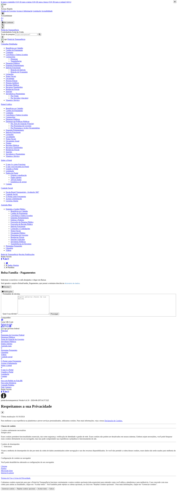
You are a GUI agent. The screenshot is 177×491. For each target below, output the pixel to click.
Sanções (9, 92)
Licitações (9, 134)
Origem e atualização (19, 175)
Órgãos (8, 143)
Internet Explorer (7, 473)
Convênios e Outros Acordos (17, 115)
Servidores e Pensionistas (15, 154)
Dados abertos (16, 177)
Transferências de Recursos (21, 244)
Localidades (10, 137)
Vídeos (8, 250)
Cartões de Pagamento (14, 111)
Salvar (51, 489)
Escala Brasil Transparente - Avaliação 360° (22, 192)
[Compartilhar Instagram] (8, 259)
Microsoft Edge (7, 471)
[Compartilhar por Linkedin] (6, 259)
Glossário (9, 248)
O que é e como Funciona (15, 164)
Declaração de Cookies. (114, 421)
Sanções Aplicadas (18, 239)
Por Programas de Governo (21, 126)
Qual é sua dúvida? (10, 314)
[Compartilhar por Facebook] (1, 259)
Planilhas (10, 267)
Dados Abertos (13, 265)
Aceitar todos (42, 489)
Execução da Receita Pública (22, 224)
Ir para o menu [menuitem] (28, 2)
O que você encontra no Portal (17, 167)
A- (2, 20)
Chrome (4, 466)
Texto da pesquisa (8, 34)
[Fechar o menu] (2, 41)
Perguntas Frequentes (14, 246)
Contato (9, 184)
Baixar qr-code (6, 324)
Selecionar (8, 447)
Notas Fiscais (11, 139)
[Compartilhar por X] (4, 259)
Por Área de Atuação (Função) (22, 124)
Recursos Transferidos (14, 87)
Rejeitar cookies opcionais (26, 489)
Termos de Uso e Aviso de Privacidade (16, 478)
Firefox (4, 468)
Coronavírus (10, 117)
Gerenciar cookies (8, 489)
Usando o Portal (12, 169)
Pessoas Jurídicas (12, 83)
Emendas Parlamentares (15, 130)
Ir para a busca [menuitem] (45, 2)
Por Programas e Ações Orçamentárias (25, 128)
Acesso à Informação (24, 11)
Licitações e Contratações (20, 229)
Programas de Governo (19, 235)
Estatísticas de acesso (19, 182)
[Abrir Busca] (2, 25)
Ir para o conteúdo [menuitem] (10, 2)
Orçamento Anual (12, 141)
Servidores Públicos (18, 242)
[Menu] (2, 27)
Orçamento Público (18, 233)
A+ (2, 18)
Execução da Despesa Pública (22, 222)
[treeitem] (9, 44)
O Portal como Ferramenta (16, 196)
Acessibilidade (46, 11)
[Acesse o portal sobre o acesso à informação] (8, 398)
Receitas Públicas (12, 85)
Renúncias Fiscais (12, 89)
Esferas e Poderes (17, 220)
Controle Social (12, 194)
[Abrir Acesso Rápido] (2, 6)
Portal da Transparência (10, 30)
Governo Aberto (12, 201)
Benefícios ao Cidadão (14, 108)
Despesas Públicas (13, 119)
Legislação (37, 11)
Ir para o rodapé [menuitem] (62, 2)
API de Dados (16, 180)
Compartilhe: (6, 318)
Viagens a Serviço (13, 100)
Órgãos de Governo (8, 11)
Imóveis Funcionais (13, 132)
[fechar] (2, 412)
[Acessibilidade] (2, 13)
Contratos (9, 113)
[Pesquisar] (39, 34)
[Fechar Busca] (2, 37)
